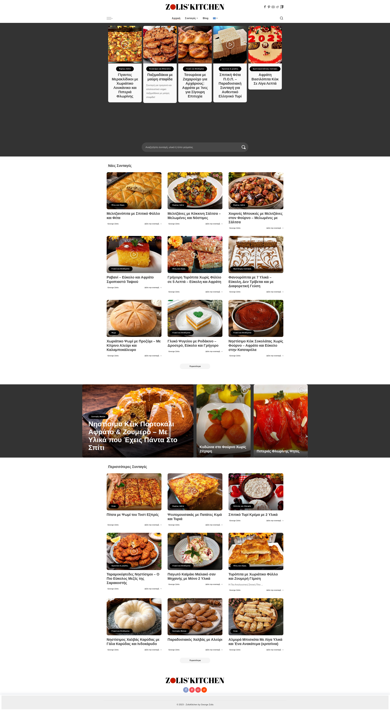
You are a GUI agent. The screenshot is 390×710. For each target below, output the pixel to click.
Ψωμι (114, 333)
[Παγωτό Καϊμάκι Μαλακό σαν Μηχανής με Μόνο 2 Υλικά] (195, 551)
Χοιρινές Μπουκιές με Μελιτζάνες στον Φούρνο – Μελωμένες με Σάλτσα (256, 218)
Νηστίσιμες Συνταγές (242, 269)
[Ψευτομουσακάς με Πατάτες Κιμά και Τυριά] (195, 491)
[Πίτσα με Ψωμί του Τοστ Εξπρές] (134, 491)
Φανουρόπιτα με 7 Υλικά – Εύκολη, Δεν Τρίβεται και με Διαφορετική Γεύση (251, 281)
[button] (194, 140)
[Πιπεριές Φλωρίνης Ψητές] (281, 421)
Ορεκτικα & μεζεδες (230, 69)
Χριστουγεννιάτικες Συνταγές (265, 69)
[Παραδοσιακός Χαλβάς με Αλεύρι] (195, 616)
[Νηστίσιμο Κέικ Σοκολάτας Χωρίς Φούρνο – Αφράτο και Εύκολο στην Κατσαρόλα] (256, 318)
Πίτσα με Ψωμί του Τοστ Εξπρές (133, 515)
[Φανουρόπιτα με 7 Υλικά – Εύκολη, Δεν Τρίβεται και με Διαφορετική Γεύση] (256, 254)
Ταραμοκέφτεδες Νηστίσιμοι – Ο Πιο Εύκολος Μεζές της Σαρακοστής (133, 578)
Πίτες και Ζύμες (118, 205)
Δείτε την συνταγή (152, 224)
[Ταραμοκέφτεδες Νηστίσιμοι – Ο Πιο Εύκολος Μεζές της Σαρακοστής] (134, 551)
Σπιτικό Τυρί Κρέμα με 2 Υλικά (253, 515)
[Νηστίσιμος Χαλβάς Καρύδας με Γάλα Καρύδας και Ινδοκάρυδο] (134, 616)
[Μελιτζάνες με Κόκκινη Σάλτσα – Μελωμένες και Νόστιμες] (195, 190)
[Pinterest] (269, 7)
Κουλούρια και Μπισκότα (160, 69)
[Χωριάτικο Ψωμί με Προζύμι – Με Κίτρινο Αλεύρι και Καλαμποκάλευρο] (134, 318)
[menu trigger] (111, 18)
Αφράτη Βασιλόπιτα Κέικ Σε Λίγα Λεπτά (265, 79)
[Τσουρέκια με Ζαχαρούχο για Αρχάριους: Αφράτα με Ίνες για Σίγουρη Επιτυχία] (195, 44)
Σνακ (114, 506)
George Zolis (113, 224)
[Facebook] (264, 7)
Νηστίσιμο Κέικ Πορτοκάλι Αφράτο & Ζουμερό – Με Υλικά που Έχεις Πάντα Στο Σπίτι (132, 435)
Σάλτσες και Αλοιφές (242, 506)
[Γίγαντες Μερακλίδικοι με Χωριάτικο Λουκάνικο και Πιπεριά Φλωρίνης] (125, 44)
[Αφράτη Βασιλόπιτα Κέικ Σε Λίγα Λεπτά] (265, 44)
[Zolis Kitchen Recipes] (195, 7)
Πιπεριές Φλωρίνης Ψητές (278, 451)
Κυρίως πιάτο (125, 69)
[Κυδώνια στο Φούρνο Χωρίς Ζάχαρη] (224, 421)
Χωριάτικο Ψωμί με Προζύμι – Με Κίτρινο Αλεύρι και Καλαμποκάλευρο (134, 345)
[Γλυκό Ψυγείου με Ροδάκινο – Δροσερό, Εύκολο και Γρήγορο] (195, 318)
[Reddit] (277, 7)
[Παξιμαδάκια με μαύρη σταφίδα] (160, 44)
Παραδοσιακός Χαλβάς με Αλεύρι (195, 640)
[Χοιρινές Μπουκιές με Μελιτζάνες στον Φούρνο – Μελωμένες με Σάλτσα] (256, 190)
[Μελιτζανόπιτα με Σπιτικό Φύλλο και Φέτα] (134, 190)
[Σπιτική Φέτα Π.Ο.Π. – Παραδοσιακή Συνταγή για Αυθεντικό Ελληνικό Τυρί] (230, 44)
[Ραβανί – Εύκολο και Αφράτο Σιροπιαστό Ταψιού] (134, 254)
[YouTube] (273, 7)
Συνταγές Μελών (98, 416)
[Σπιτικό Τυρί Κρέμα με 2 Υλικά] (256, 491)
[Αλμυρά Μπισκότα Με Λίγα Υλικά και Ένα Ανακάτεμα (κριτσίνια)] (256, 616)
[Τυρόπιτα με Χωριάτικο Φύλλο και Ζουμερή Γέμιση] (256, 551)
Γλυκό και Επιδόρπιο (195, 69)
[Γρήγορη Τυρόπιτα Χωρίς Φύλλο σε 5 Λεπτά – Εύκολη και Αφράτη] (195, 254)
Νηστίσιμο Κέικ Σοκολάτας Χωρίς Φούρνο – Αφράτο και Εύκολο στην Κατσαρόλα (256, 345)
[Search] (281, 18)
